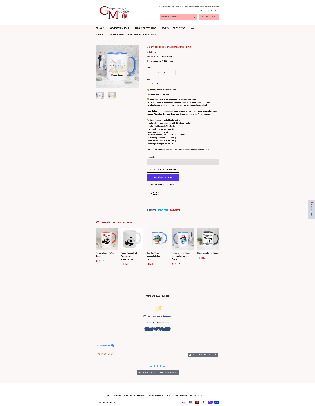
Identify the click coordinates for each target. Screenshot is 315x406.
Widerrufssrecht (140, 395)
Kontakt (193, 395)
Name (149, 68)
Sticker (165, 28)
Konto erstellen (213, 11)
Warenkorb (211, 17)
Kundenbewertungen (181, 395)
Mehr (193, 28)
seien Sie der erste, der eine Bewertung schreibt (157, 372)
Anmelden (199, 11)
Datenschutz (127, 395)
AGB (108, 395)
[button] (203, 355)
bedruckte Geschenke (145, 28)
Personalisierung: (154, 157)
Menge (149, 79)
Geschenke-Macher (108, 402)
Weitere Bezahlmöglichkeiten (163, 184)
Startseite (99, 34)
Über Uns (168, 395)
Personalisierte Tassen (116, 34)
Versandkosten (166, 56)
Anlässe (100, 28)
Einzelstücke (179, 28)
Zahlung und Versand (155, 395)
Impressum (117, 395)
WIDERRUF (202, 395)
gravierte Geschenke (120, 28)
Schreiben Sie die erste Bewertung (157, 329)
